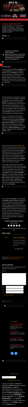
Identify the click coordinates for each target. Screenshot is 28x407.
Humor (3, 394)
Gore (24, 392)
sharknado (4, 32)
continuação (15, 389)
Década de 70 (11, 390)
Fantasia (21, 390)
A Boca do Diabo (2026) (15, 344)
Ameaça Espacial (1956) (15, 338)
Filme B (21, 392)
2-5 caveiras (10, 383)
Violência (9, 404)
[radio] (8, 225)
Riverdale (21, 30)
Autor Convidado (19, 237)
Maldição (12, 394)
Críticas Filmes (13, 328)
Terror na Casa (10, 402)
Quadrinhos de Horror (13, 30)
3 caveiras (17, 383)
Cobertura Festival (14, 327)
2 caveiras (4, 383)
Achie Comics (12, 28)
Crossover (14, 29)
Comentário (4, 271)
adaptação (16, 385)
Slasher (16, 400)
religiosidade (13, 398)
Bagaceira (16, 387)
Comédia (11, 389)
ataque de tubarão (6, 29)
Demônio (20, 389)
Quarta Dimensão (21, 333)
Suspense (20, 400)
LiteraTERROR (20, 29)
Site (2, 292)
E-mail (3, 289)
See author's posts (19, 248)
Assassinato (22, 385)
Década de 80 (17, 390)
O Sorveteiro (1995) (14, 331)
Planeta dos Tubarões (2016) (13, 258)
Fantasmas (4, 392)
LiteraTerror (11, 27)
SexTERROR (12, 400)
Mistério (18, 394)
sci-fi (8, 400)
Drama (7, 390)
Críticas (17, 25)
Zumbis (14, 404)
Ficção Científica (13, 392)
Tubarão (10, 32)
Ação (12, 387)
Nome (3, 287)
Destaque (4, 390)
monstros (10, 396)
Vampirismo (4, 404)
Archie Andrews (19, 28)
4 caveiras (10, 385)
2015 (8, 28)
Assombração (6, 387)
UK (21, 402)
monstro (4, 396)
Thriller (15, 402)
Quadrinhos (5, 30)
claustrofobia (5, 389)
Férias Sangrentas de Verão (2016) (16, 257)
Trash (19, 402)
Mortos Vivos (15, 396)
